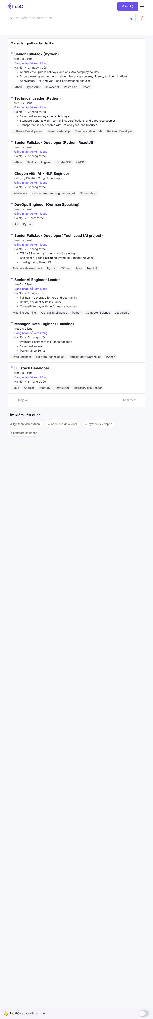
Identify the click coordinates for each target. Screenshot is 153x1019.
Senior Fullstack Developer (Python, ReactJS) (54, 142)
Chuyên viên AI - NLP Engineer (41, 173)
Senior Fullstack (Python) (36, 54)
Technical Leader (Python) (37, 98)
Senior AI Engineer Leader (37, 280)
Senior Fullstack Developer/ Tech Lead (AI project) (58, 235)
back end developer (64, 424)
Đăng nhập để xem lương (30, 63)
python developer (100, 424)
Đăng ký (127, 6)
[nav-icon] (142, 6)
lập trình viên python (26, 424)
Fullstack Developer (31, 368)
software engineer (25, 432)
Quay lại (22, 400)
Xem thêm (129, 400)
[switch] (144, 1013)
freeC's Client (23, 58)
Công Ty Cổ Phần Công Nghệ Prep (37, 178)
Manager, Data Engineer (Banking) (44, 324)
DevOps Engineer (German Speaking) (46, 204)
